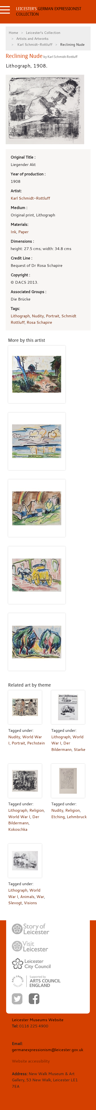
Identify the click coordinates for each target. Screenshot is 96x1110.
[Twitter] (17, 998)
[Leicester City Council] (31, 963)
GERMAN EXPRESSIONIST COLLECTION (48, 11)
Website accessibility (31, 1061)
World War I (19, 816)
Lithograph (20, 316)
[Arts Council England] (36, 981)
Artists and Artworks (32, 38)
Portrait (52, 316)
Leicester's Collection (43, 32)
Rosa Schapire (39, 322)
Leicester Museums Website (38, 1019)
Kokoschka (17, 829)
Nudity (38, 316)
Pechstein (36, 743)
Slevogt (15, 902)
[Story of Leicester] (30, 929)
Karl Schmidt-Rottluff (34, 44)
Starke (79, 749)
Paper (23, 231)
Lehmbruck (77, 816)
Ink (13, 231)
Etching (58, 816)
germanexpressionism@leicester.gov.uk (47, 1049)
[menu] (5, 10)
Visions (30, 902)
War (40, 896)
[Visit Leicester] (30, 946)
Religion (36, 810)
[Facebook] (34, 998)
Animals (27, 896)
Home (13, 32)
